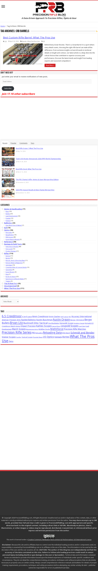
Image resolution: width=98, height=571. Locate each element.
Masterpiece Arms (32, 329)
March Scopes (19, 329)
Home (3, 26)
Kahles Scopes (44, 326)
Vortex (66, 336)
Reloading (39, 333)
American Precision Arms (11, 320)
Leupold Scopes (69, 325)
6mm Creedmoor (40, 316)
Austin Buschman (44, 320)
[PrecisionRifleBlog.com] (49, 9)
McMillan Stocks (44, 329)
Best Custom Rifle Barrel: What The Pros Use (29, 37)
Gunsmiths (9, 269)
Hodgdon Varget (79, 323)
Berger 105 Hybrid (77, 320)
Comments (23, 143)
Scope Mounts (10, 272)
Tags (32, 143)
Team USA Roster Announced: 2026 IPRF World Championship (38, 159)
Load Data (82, 326)
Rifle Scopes (9, 237)
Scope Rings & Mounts (13, 239)
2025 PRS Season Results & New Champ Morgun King (35, 190)
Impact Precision (28, 326)
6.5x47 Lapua (27, 317)
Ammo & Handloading (13, 209)
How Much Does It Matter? (14, 225)
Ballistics (8, 223)
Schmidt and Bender (82, 332)
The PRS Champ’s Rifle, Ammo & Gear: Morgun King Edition (37, 179)
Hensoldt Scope (66, 323)
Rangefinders (10, 235)
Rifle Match (66, 333)
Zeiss (11, 341)
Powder (8, 218)
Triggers (8, 281)
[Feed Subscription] (96, 31)
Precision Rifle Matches (75, 329)
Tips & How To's (10, 283)
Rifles (6, 253)
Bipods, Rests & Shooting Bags (15, 260)
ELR (5, 228)
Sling (7, 274)
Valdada (58, 337)
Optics (7, 230)
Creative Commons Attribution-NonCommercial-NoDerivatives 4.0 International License (59, 540)
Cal (6, 41)
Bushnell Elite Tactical (35, 323)
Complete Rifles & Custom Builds (16, 267)
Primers (8, 220)
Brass (7, 211)
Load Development (11, 216)
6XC (70, 317)
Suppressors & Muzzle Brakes (15, 279)
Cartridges (9, 265)
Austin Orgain (61, 319)
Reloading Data (52, 332)
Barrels (24, 41)
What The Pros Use (33, 41)
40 (44, 41)
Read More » (50, 65)
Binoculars (9, 232)
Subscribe (7, 88)
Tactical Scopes (27, 337)
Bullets (8, 213)
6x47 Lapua (64, 317)
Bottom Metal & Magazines (14, 263)
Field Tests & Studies (12, 246)
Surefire (18, 337)
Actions (8, 256)
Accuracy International (81, 316)
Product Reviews (11, 251)
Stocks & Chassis (11, 276)
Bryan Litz (16, 322)
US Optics (48, 336)
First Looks (9, 249)
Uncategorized (10, 286)
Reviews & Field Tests (13, 244)
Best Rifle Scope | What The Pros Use (29, 148)
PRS (33, 333)
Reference (8, 242)
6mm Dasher (54, 316)
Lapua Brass (56, 326)
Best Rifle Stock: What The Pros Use (28, 169)
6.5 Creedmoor (12, 316)
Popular (13, 143)
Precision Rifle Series (16, 332)
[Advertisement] (49, 118)
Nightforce (56, 328)
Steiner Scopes (9, 337)
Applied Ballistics (28, 320)
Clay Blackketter (53, 323)
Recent (5, 143)
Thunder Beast (38, 337)
